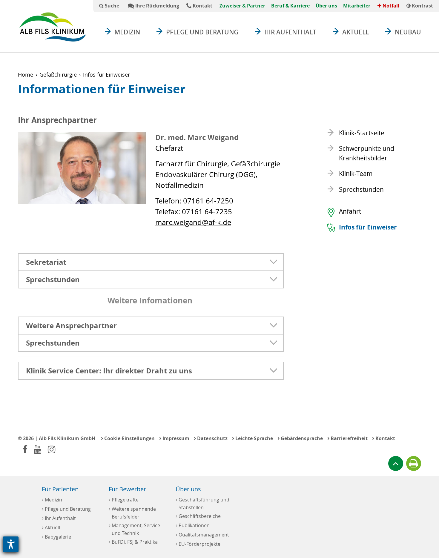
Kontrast (422, 5)
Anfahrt (350, 211)
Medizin (127, 32)
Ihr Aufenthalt (290, 32)
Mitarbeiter (356, 5)
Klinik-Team (356, 173)
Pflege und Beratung (202, 32)
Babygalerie (56, 536)
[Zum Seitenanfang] (395, 463)
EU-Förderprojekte (198, 543)
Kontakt (201, 5)
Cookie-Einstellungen (128, 438)
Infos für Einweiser (368, 227)
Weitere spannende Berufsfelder (132, 512)
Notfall (390, 5)
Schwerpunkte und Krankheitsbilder (366, 153)
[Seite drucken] (413, 463)
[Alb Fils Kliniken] (53, 26)
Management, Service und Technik (134, 528)
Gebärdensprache (300, 438)
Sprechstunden (361, 189)
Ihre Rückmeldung (156, 5)
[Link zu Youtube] (38, 449)
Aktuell (355, 32)
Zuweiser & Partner (242, 5)
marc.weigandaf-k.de (193, 222)
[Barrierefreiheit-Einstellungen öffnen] (11, 544)
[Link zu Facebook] (24, 449)
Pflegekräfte (124, 499)
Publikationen (193, 525)
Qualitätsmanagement (202, 534)
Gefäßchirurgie (58, 74)
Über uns (326, 5)
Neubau (408, 32)
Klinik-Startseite (361, 133)
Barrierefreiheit (347, 438)
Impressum (174, 438)
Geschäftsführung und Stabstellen (202, 503)
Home (25, 74)
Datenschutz (211, 438)
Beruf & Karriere (290, 5)
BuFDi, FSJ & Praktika (133, 541)
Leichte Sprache (252, 438)
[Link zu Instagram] (52, 449)
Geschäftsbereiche (198, 516)
